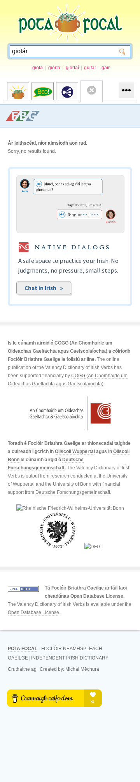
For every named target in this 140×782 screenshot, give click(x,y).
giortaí (72, 67)
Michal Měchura (82, 669)
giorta (54, 67)
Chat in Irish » (43, 288)
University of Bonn (72, 484)
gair (106, 67)
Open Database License (96, 596)
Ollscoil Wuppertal (75, 451)
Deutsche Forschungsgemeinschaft (72, 492)
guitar (90, 67)
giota (37, 67)
